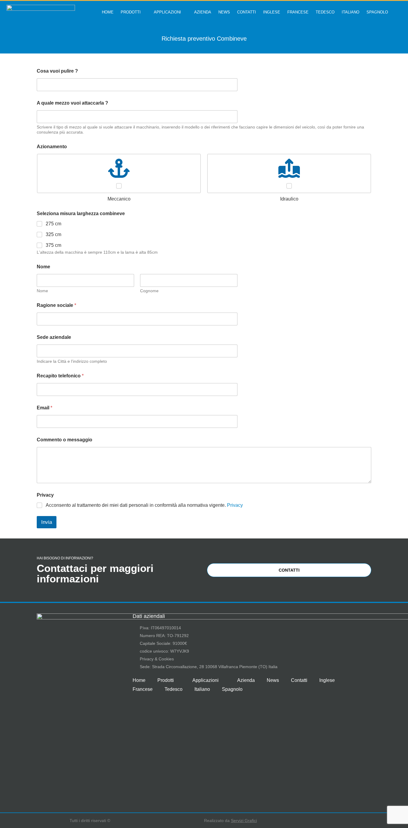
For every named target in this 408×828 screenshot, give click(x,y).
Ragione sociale (56, 305)
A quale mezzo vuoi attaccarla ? (72, 102)
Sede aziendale (54, 337)
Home (107, 12)
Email (44, 407)
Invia (46, 522)
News (224, 12)
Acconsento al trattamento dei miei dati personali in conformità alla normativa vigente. (144, 505)
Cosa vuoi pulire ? (57, 71)
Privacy (235, 505)
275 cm (53, 223)
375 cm (53, 245)
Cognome (149, 290)
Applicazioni (167, 12)
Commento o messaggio (64, 439)
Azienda (202, 12)
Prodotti (131, 12)
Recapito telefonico (60, 375)
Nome (42, 290)
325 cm (53, 234)
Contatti (246, 12)
